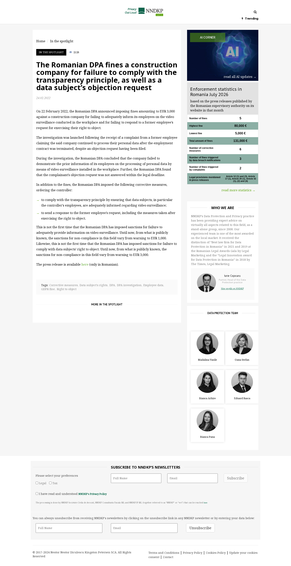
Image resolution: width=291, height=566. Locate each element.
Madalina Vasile (207, 359)
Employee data (153, 285)
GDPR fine (48, 289)
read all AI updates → (240, 77)
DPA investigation (129, 285)
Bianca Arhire (207, 398)
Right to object (66, 289)
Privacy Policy (192, 553)
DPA (112, 285)
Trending (251, 18)
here (84, 264)
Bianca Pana (207, 437)
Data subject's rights (93, 285)
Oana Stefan (242, 359)
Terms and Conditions (163, 553)
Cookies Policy (216, 553)
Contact (168, 557)
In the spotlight (51, 52)
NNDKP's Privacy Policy (92, 494)
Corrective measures (63, 285)
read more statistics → (238, 190)
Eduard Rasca (242, 398)
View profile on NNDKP (232, 288)
